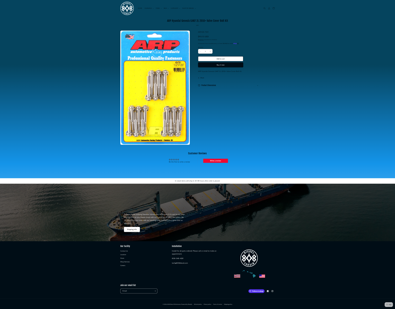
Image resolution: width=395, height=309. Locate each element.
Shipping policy (228, 304)
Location (123, 254)
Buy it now (221, 65)
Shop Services (125, 262)
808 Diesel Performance (174, 304)
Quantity (200, 47)
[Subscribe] (155, 291)
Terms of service (217, 304)
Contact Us (124, 251)
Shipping (200, 39)
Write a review (215, 161)
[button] (149, 8)
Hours (122, 258)
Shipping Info (132, 229)
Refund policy (198, 304)
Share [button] (202, 78)
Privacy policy (207, 304)
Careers (122, 265)
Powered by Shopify (186, 304)
